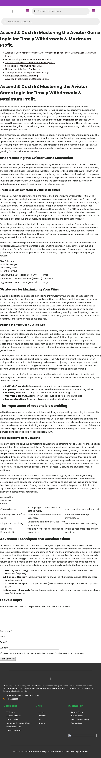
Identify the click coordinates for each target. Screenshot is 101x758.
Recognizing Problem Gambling (21, 75)
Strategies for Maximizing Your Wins (23, 65)
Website (4, 647)
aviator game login (67, 119)
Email (3, 642)
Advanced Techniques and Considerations (27, 78)
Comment (6, 631)
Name (4, 636)
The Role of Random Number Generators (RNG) (30, 62)
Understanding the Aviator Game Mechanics (28, 59)
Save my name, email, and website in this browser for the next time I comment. (44, 653)
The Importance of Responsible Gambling (27, 72)
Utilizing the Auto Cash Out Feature (23, 69)
